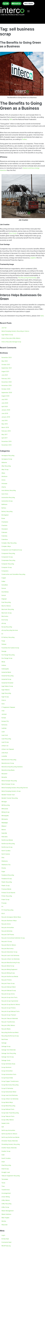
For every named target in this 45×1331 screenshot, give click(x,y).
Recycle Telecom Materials (10, 1018)
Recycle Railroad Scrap (9, 990)
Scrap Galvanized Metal (9, 1092)
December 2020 (7, 382)
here (42, 316)
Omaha (4, 868)
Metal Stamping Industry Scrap (11, 791)
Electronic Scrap (7, 613)
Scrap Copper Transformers (10, 1081)
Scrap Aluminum (6, 1067)
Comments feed (6, 1242)
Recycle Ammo (6, 924)
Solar (3, 1155)
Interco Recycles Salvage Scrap (11, 342)
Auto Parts (5, 494)
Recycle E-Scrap (7, 941)
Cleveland (5, 529)
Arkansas (4, 483)
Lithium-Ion (5, 746)
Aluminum (4, 476)
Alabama (4, 462)
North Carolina (6, 850)
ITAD (3, 711)
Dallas (3, 581)
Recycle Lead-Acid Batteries (10, 955)
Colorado (4, 532)
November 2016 (7, 445)
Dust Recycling (6, 602)
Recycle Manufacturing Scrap (11, 962)
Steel (3, 1162)
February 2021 (6, 378)
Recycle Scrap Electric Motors (11, 1004)
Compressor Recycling (8, 560)
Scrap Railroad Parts (8, 1109)
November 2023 (7, 357)
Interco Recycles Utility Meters (11, 338)
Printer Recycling (7, 896)
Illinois (3, 662)
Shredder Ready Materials (10, 1141)
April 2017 (5, 438)
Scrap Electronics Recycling (10, 1085)
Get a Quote (28, 3)
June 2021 (5, 375)
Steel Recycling (6, 1165)
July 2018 (4, 420)
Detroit (4, 595)
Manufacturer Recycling (9, 759)
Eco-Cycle (13, 233)
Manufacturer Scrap (8, 763)
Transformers (6, 1190)
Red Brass (5, 1039)
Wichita (4, 1221)
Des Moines (5, 592)
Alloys (3, 473)
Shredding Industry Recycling (11, 1144)
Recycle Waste (6, 1029)
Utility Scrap (5, 1207)
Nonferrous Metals (7, 840)
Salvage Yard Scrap (8, 1057)
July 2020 (5, 399)
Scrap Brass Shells (7, 1078)
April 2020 (5, 406)
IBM (10, 119)
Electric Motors (6, 606)
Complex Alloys (6, 546)
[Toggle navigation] (28, 11)
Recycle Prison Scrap (8, 983)
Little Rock (5, 753)
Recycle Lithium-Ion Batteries (11, 959)
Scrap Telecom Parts (8, 1116)
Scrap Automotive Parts (9, 1074)
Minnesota (5, 819)
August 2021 (5, 371)
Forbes (24, 139)
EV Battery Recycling (8, 637)
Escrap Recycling (7, 627)
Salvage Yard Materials (9, 1050)
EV (2, 634)
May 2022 (5, 361)
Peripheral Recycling (8, 875)
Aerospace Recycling (8, 455)
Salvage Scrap (6, 1046)
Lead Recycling (6, 739)
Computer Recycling (8, 564)
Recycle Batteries (7, 931)
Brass (3, 518)
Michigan (4, 801)
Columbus (5, 539)
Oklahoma (5, 861)
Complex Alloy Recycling (9, 543)
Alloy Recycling (6, 466)
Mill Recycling (6, 805)
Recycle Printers (7, 980)
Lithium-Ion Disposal (8, 749)
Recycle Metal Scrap (8, 966)
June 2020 (5, 403)
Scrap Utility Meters (8, 1120)
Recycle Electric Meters (9, 945)
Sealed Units (5, 1123)
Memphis (4, 777)
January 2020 (6, 410)
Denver (4, 588)
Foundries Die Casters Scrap (10, 648)
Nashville (4, 833)
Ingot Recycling (6, 693)
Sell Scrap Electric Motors (9, 1134)
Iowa (3, 704)
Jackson (4, 714)
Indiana (4, 665)
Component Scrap (7, 557)
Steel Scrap (5, 1169)
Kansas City (5, 721)
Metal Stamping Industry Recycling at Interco (15, 331)
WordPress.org (6, 1246)
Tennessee (5, 1179)
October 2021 (6, 364)
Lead (3, 732)
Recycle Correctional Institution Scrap (13, 938)
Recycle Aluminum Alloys (9, 920)
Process (4, 903)
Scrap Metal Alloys (7, 1102)
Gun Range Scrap (7, 658)
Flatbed (4, 644)
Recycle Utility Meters (8, 1025)
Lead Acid (5, 735)
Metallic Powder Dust (8, 795)
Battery (4, 508)
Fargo (3, 641)
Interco (4, 700)
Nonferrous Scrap (7, 847)
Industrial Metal (6, 672)
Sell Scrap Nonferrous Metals (10, 1137)
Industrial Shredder (7, 683)
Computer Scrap (7, 567)
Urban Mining (6, 1197)
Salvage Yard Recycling (9, 1053)
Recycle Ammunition (8, 927)
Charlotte (4, 525)
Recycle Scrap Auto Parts (9, 997)
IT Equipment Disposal (8, 707)
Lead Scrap (5, 742)
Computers (5, 571)
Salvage (4, 1043)
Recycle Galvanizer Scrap (9, 952)
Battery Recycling (7, 511)
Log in (3, 1235)
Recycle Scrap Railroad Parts (10, 1011)
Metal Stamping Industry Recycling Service (15, 787)
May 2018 (5, 424)
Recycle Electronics (7, 948)
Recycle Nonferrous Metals (10, 976)
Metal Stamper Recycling (9, 781)
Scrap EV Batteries (7, 1088)
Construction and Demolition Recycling (13, 574)
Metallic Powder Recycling (10, 798)
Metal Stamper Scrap (8, 784)
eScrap (4, 623)
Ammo (3, 480)
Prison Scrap (5, 899)
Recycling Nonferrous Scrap (10, 1036)
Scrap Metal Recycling (8, 1106)
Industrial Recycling (7, 676)
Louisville (4, 756)
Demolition (5, 585)
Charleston (5, 522)
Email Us (17, 3)
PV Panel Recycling (7, 910)
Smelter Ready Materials (9, 1148)
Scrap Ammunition (7, 1071)
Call (6, 3)
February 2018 (6, 431)
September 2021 (7, 368)
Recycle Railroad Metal (9, 987)
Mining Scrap (5, 812)
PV (2, 906)
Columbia (4, 536)
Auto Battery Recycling (9, 490)
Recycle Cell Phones (8, 934)
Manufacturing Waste (8, 770)
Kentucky (4, 725)
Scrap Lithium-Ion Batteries (10, 1099)
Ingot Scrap (5, 697)
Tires (3, 1186)
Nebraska (5, 836)
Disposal (4, 599)
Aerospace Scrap (7, 459)
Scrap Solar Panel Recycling (10, 1113)
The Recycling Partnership (27, 278)
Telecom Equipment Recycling (11, 1176)
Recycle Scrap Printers (9, 1008)
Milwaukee (5, 809)
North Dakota (6, 854)
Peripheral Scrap (7, 878)
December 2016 (7, 441)
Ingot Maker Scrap (7, 335)
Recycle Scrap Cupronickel (10, 1001)
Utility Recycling (6, 1204)
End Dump (5, 620)
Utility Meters (6, 1200)
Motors (4, 829)
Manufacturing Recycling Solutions (12, 767)
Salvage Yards (6, 1060)
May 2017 (5, 434)
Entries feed (5, 1239)
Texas (3, 1183)
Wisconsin (5, 1225)
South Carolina (6, 1158)
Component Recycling (8, 553)
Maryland (4, 773)
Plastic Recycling (7, 882)
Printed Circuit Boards (8, 892)
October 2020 (6, 389)
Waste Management (8, 1211)
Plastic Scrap (6, 885)
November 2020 (7, 385)
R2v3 (3, 913)
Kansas (4, 718)
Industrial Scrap (6, 679)
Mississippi (5, 822)
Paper (3, 871)
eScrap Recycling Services (10, 630)
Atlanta (4, 487)
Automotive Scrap (7, 501)
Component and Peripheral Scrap (12, 550)
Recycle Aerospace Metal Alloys (11, 917)
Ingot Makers (6, 690)
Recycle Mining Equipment (9, 969)
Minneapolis (5, 815)
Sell (3, 1127)
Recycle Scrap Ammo (8, 994)
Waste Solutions (6, 1214)
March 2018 (5, 427)
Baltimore (4, 504)
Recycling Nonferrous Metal (10, 1032)
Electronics (5, 616)
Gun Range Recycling (8, 655)
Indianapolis (5, 669)
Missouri (4, 826)
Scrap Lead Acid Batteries (10, 1095)
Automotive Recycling (8, 497)
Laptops (4, 728)
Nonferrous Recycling (8, 843)
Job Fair (4, 328)
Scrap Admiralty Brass (8, 1064)
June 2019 (5, 413)
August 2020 (5, 396)
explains (33, 258)
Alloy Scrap (5, 469)
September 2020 (7, 392)
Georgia (4, 651)
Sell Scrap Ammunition (8, 1130)
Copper (4, 578)
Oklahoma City (6, 864)
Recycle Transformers (8, 1022)
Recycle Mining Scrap (8, 973)
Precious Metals (6, 889)
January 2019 (6, 417)
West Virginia (5, 1217)
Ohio (3, 857)
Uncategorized (6, 1193)
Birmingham (5, 515)
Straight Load (6, 1172)
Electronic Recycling (8, 609)
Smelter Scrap (6, 1151)
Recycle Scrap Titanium (9, 1015)
